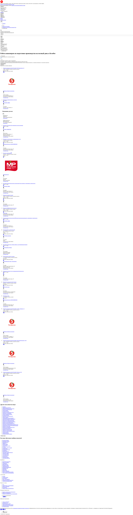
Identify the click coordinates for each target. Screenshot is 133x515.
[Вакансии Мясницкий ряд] (67, 166)
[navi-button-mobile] (1, 21)
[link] (2, 15)
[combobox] (5, 31)
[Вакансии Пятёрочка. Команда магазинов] (67, 82)
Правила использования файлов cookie (18, 5)
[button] (1, 18)
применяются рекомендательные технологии (21, 508)
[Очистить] (1, 34)
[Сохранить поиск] (1, 37)
